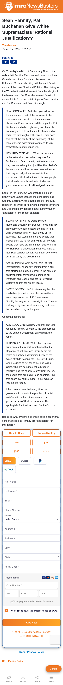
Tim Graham (9, 45)
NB (3, 661)
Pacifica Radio (15, 661)
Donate (53, 668)
